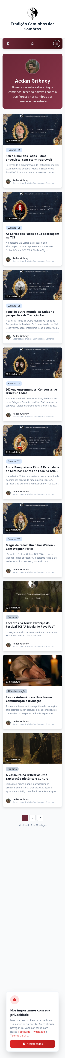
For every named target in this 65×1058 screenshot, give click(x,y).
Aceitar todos (35, 1044)
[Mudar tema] (8, 43)
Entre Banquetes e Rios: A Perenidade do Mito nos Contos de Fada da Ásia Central (32, 469)
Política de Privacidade (31, 1031)
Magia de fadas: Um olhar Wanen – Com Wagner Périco (30, 546)
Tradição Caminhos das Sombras (32, 26)
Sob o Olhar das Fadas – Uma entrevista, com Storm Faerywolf (29, 157)
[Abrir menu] (57, 43)
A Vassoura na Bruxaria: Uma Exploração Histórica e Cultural (27, 776)
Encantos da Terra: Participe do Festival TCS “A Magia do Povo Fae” (30, 624)
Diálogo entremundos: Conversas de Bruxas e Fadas (31, 391)
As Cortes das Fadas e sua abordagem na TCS (32, 235)
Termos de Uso (19, 1035)
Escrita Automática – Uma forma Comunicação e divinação (29, 699)
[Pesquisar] (32, 43)
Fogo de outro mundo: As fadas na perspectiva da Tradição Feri (30, 313)
